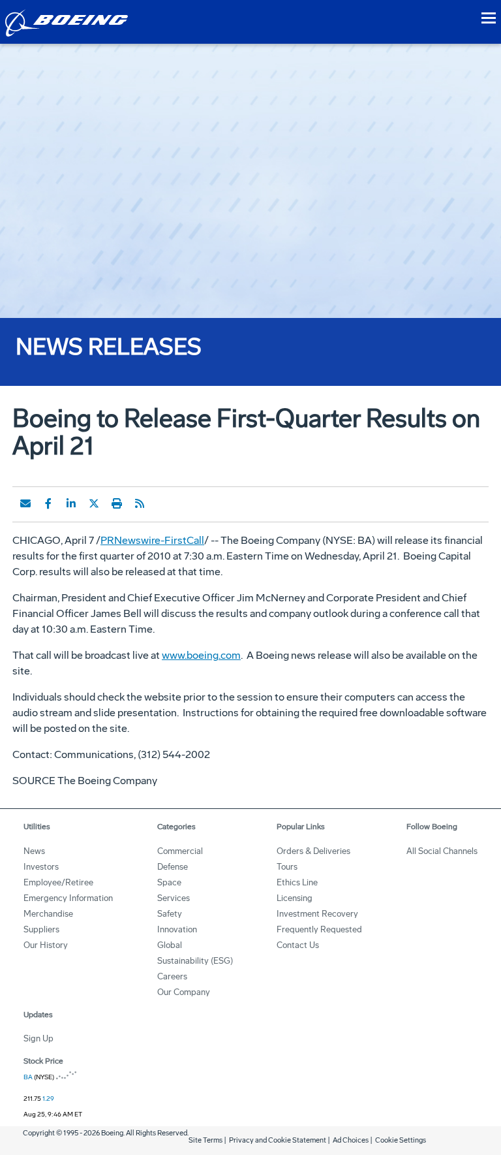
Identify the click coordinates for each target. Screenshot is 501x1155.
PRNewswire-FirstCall (152, 540)
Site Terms (205, 1140)
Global (169, 945)
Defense (172, 867)
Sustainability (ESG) (195, 961)
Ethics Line (297, 882)
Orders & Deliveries (313, 851)
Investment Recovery (317, 914)
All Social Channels (442, 851)
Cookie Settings (400, 1140)
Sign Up (38, 1038)
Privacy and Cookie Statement (277, 1140)
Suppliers (41, 929)
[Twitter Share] (94, 503)
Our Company (183, 992)
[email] (25, 503)
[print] (117, 503)
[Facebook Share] (48, 503)
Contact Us (298, 945)
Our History (45, 945)
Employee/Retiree (58, 882)
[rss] (139, 503)
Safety (169, 914)
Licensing (294, 898)
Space (169, 882)
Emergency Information (68, 898)
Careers (172, 976)
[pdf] (162, 503)
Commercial (180, 851)
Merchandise (48, 914)
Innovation (177, 929)
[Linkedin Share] (71, 503)
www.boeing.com (201, 655)
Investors (41, 867)
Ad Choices (351, 1140)
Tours (287, 867)
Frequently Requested (319, 929)
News (34, 851)
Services (173, 898)
